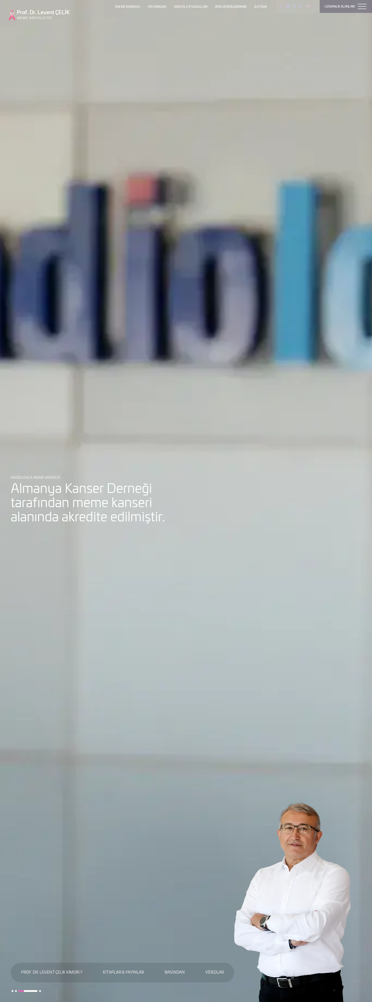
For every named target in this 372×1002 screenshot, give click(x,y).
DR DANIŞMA (157, 6)
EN (314, 6)
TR (308, 6)
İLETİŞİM (260, 6)
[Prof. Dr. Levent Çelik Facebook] (294, 7)
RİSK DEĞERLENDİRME (231, 6)
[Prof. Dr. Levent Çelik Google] (300, 7)
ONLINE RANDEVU (127, 6)
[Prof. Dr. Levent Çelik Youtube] (287, 7)
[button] (12, 991)
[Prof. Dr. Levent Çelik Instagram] (281, 7)
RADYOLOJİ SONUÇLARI (191, 6)
